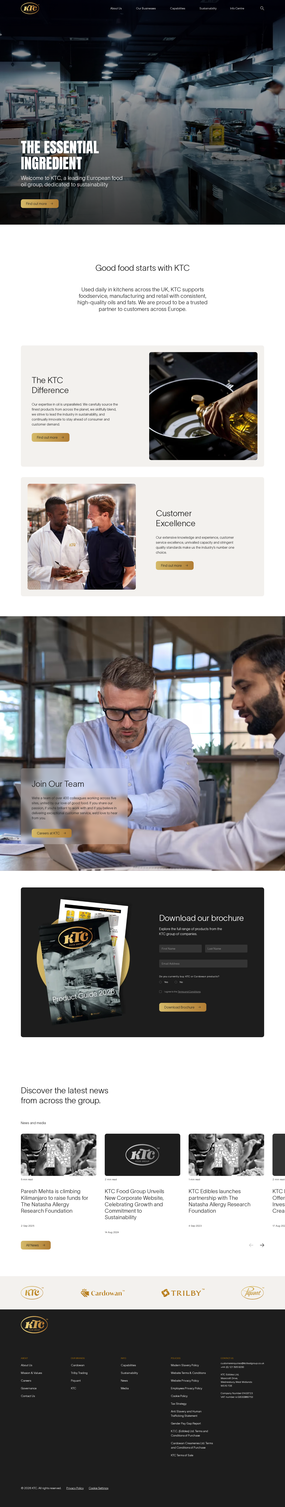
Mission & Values (31, 1373)
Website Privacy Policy (185, 1380)
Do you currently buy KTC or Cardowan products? (189, 976)
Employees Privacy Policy (186, 1388)
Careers (26, 1380)
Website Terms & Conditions (188, 1373)
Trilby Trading (79, 1373)
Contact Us (28, 1396)
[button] (115, 8)
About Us (26, 1365)
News (124, 1380)
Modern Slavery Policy (185, 1365)
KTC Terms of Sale (182, 1455)
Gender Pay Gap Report (186, 1423)
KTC (73, 1388)
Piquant (76, 1380)
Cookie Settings (98, 1488)
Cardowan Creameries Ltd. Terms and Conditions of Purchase (192, 1445)
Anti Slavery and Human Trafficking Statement (186, 1413)
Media (125, 1388)
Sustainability (129, 1373)
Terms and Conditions (189, 991)
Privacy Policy (75, 1488)
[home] (30, 8)
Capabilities (128, 1365)
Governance (29, 1388)
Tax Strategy (179, 1403)
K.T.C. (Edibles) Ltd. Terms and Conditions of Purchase (189, 1433)
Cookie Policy (179, 1396)
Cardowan (77, 1365)
